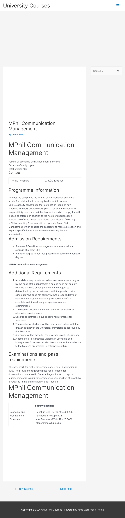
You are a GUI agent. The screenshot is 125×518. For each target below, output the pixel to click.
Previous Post (24, 488)
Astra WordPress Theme (91, 509)
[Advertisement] (62, 36)
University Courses (26, 5)
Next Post (67, 488)
